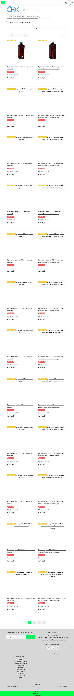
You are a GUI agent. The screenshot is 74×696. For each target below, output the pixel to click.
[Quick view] (34, 41)
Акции (20, 677)
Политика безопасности (21, 663)
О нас (20, 659)
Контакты (20, 667)
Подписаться (30, 637)
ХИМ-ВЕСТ (37, 685)
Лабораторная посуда (32, 16)
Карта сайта (21, 673)
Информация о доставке (20, 661)
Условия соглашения (20, 665)
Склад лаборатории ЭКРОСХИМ (17, 16)
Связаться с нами (20, 669)
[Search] (24, 10)
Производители (21, 675)
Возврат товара (21, 671)
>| (44, 622)
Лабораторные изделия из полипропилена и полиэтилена (22, 18)
